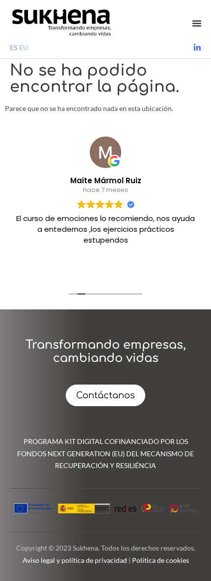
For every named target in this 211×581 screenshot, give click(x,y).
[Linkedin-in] (197, 48)
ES (14, 47)
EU (23, 47)
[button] (196, 23)
